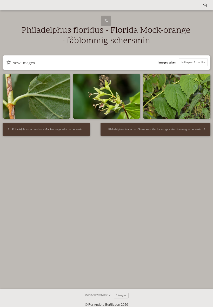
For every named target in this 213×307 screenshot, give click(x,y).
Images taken (167, 62)
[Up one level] (106, 21)
